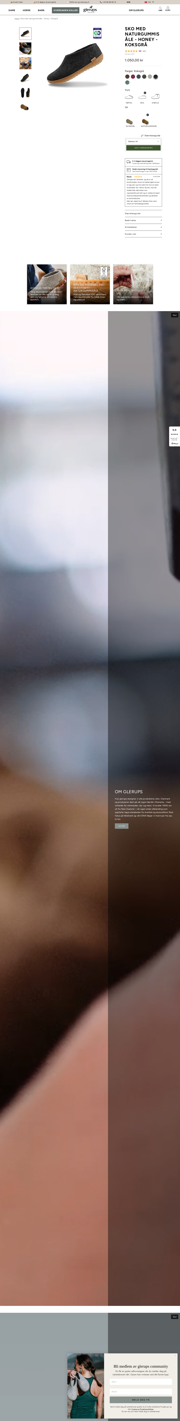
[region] (90, 284)
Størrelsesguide (152, 135)
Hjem (17, 19)
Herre (27, 10)
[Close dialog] (175, 1355)
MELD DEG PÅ (141, 1400)
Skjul (175, 315)
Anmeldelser (131, 227)
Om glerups (136, 10)
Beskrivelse (130, 220)
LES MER (121, 826)
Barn (41, 10)
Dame (12, 10)
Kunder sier (130, 234)
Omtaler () (129, 54)
